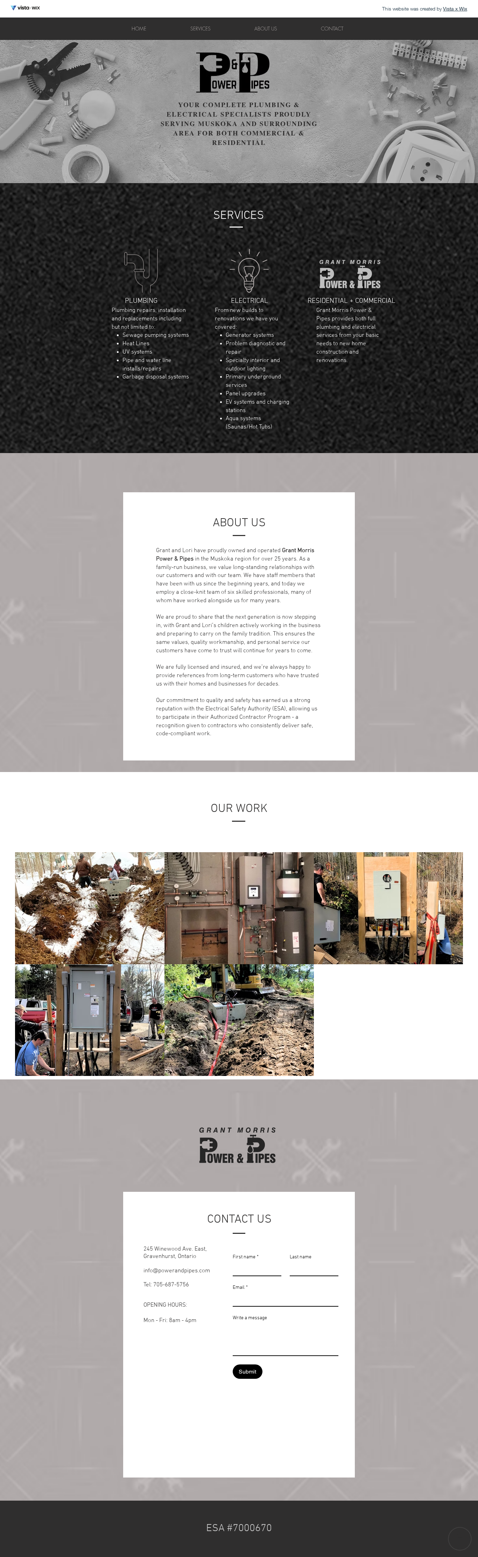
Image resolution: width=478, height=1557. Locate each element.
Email (240, 1288)
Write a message (250, 1318)
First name (246, 1257)
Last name (300, 1257)
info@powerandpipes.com (176, 1270)
